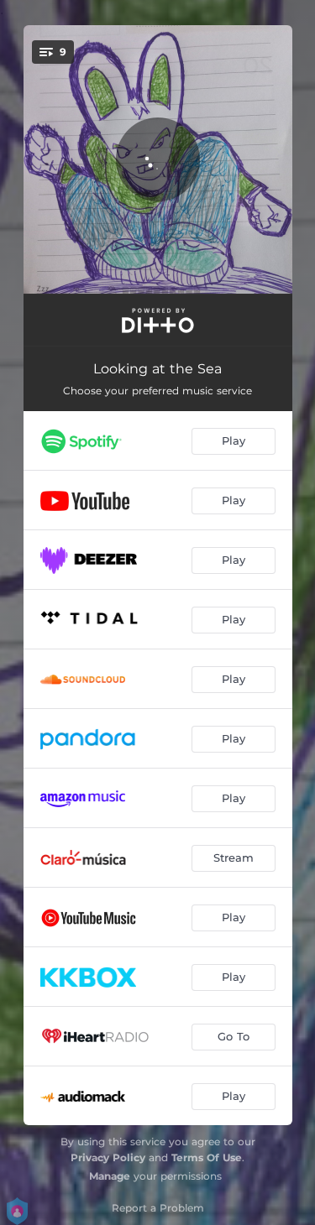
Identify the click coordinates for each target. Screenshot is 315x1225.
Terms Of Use (206, 1157)
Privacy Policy (108, 1157)
